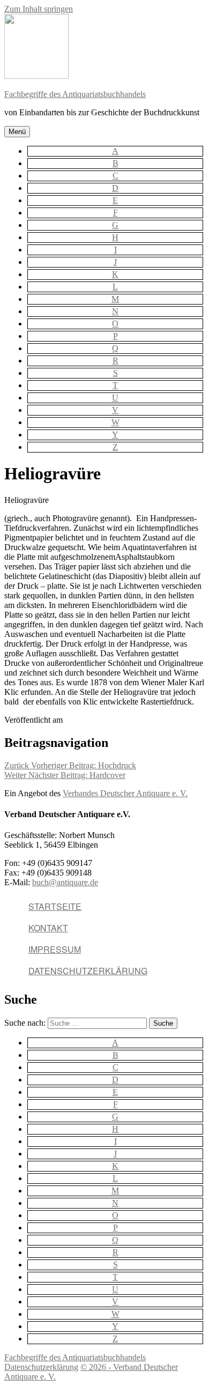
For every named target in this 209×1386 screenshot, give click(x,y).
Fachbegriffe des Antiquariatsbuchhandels (75, 94)
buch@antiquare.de (65, 882)
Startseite (54, 906)
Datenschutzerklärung (87, 971)
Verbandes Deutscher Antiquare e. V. (125, 793)
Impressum (54, 949)
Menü (17, 132)
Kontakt (48, 928)
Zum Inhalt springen (38, 8)
